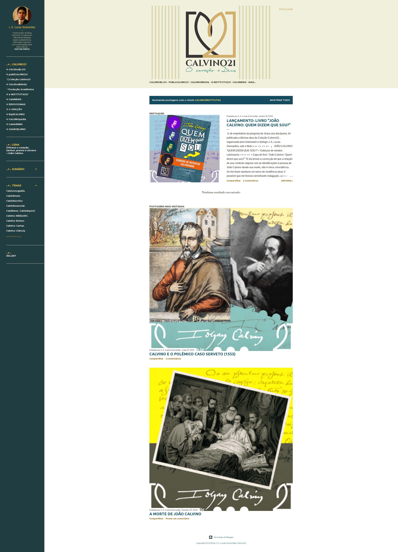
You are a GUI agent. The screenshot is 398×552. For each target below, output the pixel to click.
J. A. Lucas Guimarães (22, 27)
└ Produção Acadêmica (20, 89)
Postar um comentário (177, 518)
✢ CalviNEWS (13, 99)
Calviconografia (15, 191)
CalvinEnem (13, 195)
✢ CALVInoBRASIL (16, 84)
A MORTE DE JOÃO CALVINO (175, 514)
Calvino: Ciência (15, 230)
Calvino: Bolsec (15, 220)
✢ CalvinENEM (14, 124)
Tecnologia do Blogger (224, 537)
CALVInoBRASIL (200, 82)
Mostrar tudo (280, 100)
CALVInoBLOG (158, 82)
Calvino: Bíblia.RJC (17, 215)
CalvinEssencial (15, 205)
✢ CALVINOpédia (16, 119)
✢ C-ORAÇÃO (14, 109)
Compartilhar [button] (234, 181)
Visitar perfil (22, 49)
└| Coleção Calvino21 (18, 79)
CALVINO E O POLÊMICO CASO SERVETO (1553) (192, 354)
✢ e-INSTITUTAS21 (17, 94)
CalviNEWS (240, 82)
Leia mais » (287, 181)
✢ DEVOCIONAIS (15, 104)
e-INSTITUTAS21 (221, 82)
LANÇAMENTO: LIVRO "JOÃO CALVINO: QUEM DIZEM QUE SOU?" (259, 122)
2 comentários (250, 181)
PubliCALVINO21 (179, 82)
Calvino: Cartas (15, 225)
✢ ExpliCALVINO (15, 114)
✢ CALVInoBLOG (15, 69)
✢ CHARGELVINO (16, 129)
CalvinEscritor (14, 200)
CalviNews (12, 210)
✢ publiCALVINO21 (17, 74)
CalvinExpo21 (27, 210)
